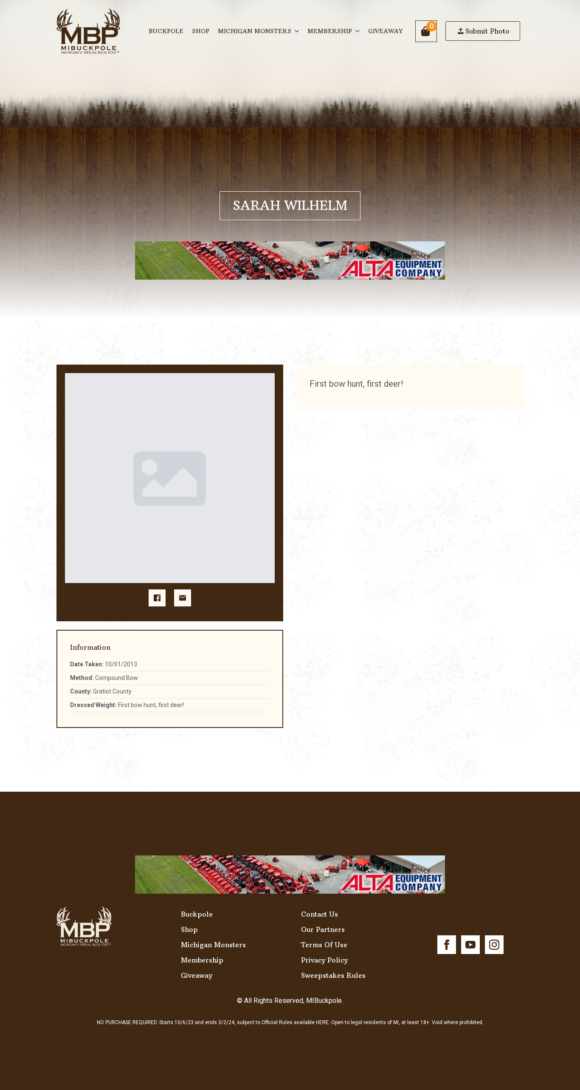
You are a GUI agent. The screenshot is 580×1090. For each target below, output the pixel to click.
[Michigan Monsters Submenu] (297, 31)
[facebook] (446, 944)
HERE (322, 1022)
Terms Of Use (324, 944)
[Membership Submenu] (358, 31)
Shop (200, 31)
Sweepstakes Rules (333, 975)
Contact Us (319, 914)
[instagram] (494, 944)
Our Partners (323, 929)
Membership (329, 31)
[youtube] (470, 944)
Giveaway (385, 31)
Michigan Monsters (254, 31)
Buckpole (166, 31)
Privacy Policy (324, 960)
